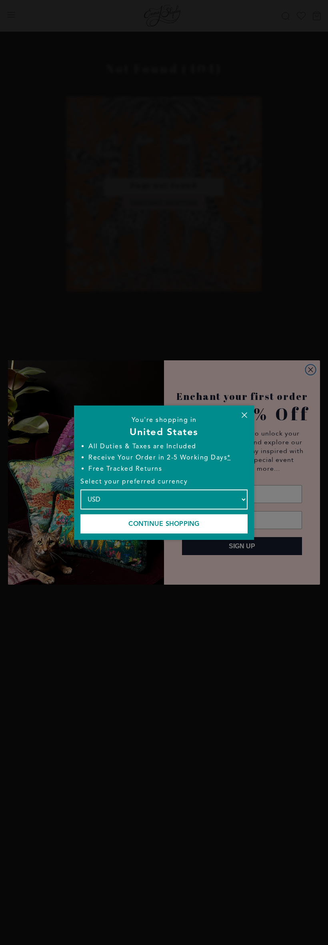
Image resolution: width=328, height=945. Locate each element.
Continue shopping (163, 524)
